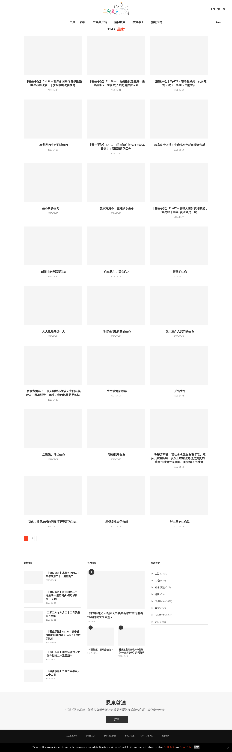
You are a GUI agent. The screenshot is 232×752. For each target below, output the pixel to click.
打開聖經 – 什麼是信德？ (100, 649)
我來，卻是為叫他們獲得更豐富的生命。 (53, 521)
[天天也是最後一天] (53, 305)
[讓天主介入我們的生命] (179, 305)
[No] (228, 747)
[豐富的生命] (179, 246)
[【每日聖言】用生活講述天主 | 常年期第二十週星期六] (33, 656)
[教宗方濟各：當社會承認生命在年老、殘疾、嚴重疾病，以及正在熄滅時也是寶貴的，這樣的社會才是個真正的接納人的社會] (179, 428)
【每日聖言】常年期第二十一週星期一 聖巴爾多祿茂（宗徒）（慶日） (63, 595)
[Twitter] (205, 23)
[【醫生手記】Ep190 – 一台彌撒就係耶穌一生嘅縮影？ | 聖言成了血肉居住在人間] (116, 55)
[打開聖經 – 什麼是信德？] (100, 637)
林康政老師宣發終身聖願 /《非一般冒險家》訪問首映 (131, 651)
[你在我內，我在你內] (116, 246)
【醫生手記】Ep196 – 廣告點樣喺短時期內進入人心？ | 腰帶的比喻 (63, 635)
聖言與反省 (100, 22)
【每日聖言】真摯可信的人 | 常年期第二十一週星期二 (62, 574)
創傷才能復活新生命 (52, 271)
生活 (157, 573)
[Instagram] (209, 23)
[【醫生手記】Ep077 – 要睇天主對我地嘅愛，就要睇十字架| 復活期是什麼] (179, 182)
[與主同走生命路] (179, 495)
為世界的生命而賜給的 (53, 144)
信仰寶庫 (119, 22)
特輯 (157, 594)
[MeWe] (218, 23)
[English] (213, 9)
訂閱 (116, 719)
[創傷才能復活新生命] (53, 246)
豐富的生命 (179, 271)
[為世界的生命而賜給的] (53, 119)
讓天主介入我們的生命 (179, 331)
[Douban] (224, 23)
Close (196, 747)
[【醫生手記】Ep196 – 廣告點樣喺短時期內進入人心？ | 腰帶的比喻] (33, 636)
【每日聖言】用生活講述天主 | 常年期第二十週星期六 (63, 654)
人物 (157, 580)
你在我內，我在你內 (116, 271)
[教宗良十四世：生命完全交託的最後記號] (179, 119)
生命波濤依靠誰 (116, 391)
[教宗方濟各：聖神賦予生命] (116, 182)
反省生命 (179, 391)
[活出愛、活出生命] (53, 428)
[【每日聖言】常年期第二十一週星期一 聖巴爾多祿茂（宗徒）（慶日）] (33, 596)
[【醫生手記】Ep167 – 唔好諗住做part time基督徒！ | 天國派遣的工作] (116, 119)
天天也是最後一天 (53, 331)
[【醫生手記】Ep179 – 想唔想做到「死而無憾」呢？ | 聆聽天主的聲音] (179, 55)
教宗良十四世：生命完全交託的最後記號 (179, 144)
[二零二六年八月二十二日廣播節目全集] (33, 617)
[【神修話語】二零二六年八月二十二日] (33, 676)
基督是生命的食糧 (116, 521)
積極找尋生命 (116, 454)
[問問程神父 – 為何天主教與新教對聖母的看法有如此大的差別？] (116, 590)
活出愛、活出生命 (53, 454)
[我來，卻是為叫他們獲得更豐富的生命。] (53, 495)
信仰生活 (160, 601)
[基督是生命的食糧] (116, 495)
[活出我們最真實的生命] (116, 305)
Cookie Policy (170, 747)
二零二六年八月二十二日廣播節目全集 (63, 614)
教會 (157, 608)
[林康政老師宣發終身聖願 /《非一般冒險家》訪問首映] (131, 637)
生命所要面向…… (53, 208)
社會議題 (160, 587)
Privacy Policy (186, 747)
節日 (157, 622)
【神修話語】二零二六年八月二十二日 (63, 673)
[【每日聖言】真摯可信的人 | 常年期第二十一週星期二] (33, 577)
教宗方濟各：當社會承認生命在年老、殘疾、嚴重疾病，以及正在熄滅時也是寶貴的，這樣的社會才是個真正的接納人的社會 (179, 458)
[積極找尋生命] (116, 428)
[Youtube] (213, 23)
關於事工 (138, 22)
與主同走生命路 (179, 521)
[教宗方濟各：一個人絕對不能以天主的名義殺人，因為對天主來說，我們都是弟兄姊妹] (53, 365)
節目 (83, 22)
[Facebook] (202, 23)
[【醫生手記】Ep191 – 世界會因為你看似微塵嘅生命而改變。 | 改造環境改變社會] (53, 55)
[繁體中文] (218, 9)
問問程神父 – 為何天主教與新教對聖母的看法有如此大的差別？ (115, 615)
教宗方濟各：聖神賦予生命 (116, 208)
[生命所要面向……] (53, 182)
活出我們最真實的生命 (116, 331)
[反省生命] (179, 365)
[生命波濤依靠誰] (116, 365)
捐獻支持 (156, 22)
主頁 (72, 22)
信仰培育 (160, 615)
